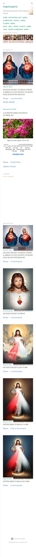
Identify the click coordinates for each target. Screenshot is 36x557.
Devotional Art (15, 17)
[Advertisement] (18, 200)
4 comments (16, 98)
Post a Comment (8, 176)
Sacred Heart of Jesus (14, 313)
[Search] (32, 3)
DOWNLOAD (18, 154)
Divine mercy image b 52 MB (16, 481)
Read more (9, 102)
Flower (6, 23)
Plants (22, 26)
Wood (16, 26)
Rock (5, 26)
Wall (10, 26)
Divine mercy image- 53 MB (15, 424)
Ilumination (7, 20)
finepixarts (10, 7)
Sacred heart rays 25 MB (15, 367)
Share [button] (5, 98)
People (17, 20)
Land (5, 29)
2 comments (16, 317)
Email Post (15, 162)
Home (5, 17)
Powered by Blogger (19, 538)
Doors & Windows (15, 29)
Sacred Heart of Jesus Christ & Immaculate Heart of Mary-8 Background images (18, 92)
